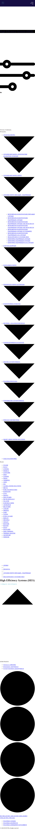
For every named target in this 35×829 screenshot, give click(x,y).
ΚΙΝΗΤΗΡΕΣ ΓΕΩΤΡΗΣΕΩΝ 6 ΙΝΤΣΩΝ (19, 240)
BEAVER (5, 525)
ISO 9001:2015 (4, 816)
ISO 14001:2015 (12, 816)
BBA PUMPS (7, 506)
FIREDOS (6, 510)
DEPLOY (6, 518)
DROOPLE (6, 520)
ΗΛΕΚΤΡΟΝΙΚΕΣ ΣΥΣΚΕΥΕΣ (11, 304)
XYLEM (5, 465)
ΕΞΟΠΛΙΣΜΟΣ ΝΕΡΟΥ (10, 265)
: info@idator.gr (10, 666)
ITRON (5, 478)
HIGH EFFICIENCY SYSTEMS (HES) (18, 237)
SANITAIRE (6, 472)
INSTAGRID (6, 529)
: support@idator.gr (13, 668)
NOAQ (5, 527)
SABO (5, 512)
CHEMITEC (6, 480)
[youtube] (17, 741)
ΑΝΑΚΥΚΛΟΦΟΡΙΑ (9, 135)
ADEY (5, 482)
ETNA (5, 493)
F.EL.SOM (6, 501)
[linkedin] (17, 812)
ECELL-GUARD (8, 516)
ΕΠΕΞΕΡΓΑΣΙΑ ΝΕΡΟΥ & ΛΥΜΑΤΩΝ (13, 284)
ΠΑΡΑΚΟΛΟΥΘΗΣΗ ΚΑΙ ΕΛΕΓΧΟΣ (13, 342)
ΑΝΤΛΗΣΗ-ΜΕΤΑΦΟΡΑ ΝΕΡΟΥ (12, 175)
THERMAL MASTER (9, 533)
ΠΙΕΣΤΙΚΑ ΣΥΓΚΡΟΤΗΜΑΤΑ (11, 362)
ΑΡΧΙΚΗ (5, 565)
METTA (5, 488)
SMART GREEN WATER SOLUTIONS (14, 439)
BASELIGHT (7, 491)
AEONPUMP (7, 535)
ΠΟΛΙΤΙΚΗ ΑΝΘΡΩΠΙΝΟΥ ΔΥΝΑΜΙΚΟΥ (15, 825)
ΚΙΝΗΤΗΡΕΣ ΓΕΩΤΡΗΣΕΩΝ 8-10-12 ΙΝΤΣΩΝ (21, 242)
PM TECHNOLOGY (9, 499)
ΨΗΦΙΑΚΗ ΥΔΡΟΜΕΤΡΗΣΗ (11, 420)
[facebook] (17, 705)
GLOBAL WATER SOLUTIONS (12, 486)
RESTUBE (6, 523)
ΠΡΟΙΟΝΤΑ (6, 569)
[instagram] (17, 776)
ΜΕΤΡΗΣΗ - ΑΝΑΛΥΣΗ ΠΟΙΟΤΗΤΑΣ (14, 323)
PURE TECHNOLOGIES (10, 489)
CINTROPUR (7, 505)
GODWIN (6, 476)
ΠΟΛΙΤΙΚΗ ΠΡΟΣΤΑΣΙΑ (10, 381)
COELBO (6, 508)
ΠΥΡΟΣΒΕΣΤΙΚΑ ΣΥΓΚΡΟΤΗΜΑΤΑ (13, 400)
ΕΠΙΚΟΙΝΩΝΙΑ (4, 661)
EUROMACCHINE (8, 503)
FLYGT (5, 467)
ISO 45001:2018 (21, 816)
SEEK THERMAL (8, 531)
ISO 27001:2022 (10, 818)
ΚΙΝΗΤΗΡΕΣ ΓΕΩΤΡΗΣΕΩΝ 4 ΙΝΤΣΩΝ (19, 239)
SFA (4, 484)
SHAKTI (5, 495)
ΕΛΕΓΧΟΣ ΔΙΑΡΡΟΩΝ (9, 245)
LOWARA (6, 469)
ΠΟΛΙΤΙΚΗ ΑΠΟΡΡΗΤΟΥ (10, 823)
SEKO (5, 474)
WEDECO (6, 470)
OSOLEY (6, 522)
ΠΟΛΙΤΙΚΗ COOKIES (9, 821)
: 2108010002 (9, 664)
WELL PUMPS (7, 497)
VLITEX (5, 514)
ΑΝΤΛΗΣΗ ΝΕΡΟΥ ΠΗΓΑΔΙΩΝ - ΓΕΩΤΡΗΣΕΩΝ (17, 195)
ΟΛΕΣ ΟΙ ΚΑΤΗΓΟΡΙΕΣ (10, 458)
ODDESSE (6, 537)
